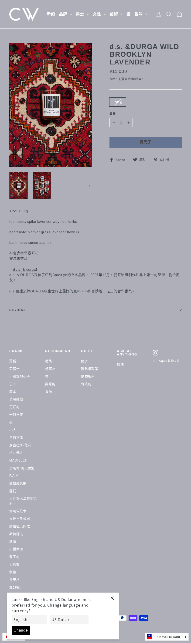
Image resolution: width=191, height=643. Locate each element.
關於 (84, 361)
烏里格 (14, 580)
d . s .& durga (24, 269)
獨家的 (50, 384)
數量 (112, 114)
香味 (139, 14)
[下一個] (89, 185)
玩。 (12, 384)
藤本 (12, 392)
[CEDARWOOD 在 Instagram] (155, 352)
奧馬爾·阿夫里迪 (22, 468)
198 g (117, 102)
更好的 (14, 407)
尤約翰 (14, 564)
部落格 (50, 369)
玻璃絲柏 (16, 399)
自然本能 (16, 437)
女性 (97, 14)
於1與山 (15, 587)
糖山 (12, 541)
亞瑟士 (14, 369)
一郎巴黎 (16, 414)
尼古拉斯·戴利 (20, 445)
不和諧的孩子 (19, 376)
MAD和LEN (18, 460)
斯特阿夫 (16, 534)
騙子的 (14, 557)
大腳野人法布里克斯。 (23, 501)
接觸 (120, 364)
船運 (121, 79)
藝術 (114, 14)
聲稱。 (14, 361)
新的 (51, 14)
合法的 (86, 384)
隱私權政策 (89, 369)
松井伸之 (16, 453)
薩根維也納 (18, 483)
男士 (81, 14)
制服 (12, 572)
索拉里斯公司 (19, 518)
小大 (12, 430)
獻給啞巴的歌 (19, 526)
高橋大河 (16, 549)
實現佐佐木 (18, 511)
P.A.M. (14, 475)
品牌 (64, 14)
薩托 (12, 491)
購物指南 (88, 376)
